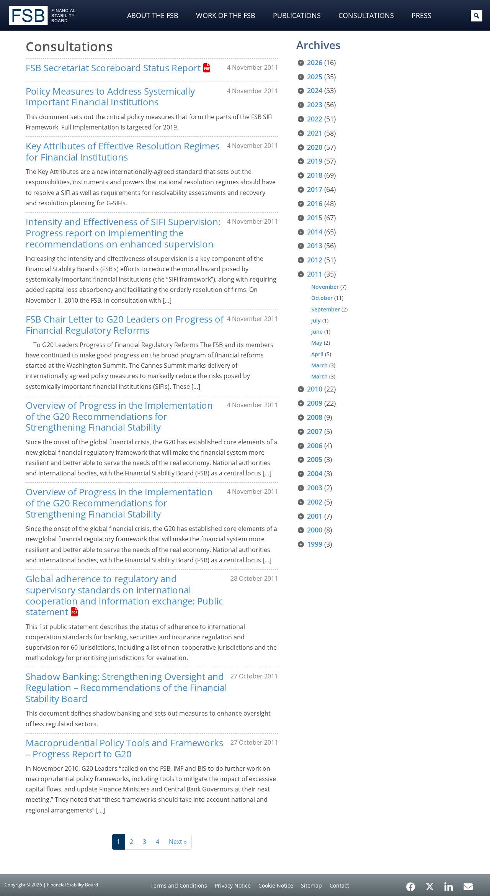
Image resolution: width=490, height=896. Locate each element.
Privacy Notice (233, 885)
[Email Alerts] (468, 886)
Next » (178, 841)
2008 (314, 417)
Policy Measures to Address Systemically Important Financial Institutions (110, 96)
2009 (314, 403)
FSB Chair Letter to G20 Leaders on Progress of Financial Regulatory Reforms (125, 324)
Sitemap (311, 885)
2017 (314, 189)
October (322, 297)
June (317, 331)
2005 (314, 459)
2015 (314, 217)
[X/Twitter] (429, 886)
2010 (314, 388)
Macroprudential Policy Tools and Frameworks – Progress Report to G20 (124, 748)
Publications (297, 15)
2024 (314, 90)
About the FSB (152, 15)
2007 (314, 431)
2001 (314, 516)
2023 (314, 104)
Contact (339, 885)
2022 (314, 118)
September (325, 309)
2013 (314, 245)
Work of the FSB (225, 15)
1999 (314, 544)
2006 (314, 445)
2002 (314, 501)
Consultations (366, 15)
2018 (314, 175)
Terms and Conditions (178, 885)
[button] (476, 15)
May (316, 342)
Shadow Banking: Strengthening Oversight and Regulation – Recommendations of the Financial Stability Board (126, 687)
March (319, 365)
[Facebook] (410, 884)
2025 (314, 76)
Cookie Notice (275, 885)
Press (421, 15)
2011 (314, 273)
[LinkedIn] (449, 884)
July (316, 320)
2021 (314, 133)
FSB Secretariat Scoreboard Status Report (113, 67)
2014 (314, 231)
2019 (314, 160)
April (317, 354)
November (325, 286)
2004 (314, 473)
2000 (314, 529)
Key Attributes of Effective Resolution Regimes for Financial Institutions (122, 151)
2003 (314, 487)
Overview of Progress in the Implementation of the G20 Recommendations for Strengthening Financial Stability (119, 416)
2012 (314, 259)
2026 (314, 62)
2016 (314, 203)
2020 (314, 147)
